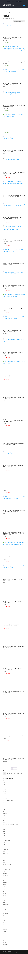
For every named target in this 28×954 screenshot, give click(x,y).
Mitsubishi (5, 873)
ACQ (4, 780)
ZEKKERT (5, 931)
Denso (4, 811)
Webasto (5, 922)
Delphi (4, 809)
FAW (4, 822)
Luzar (4, 860)
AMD (4, 782)
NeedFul (5, 882)
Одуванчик (5, 944)
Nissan (4, 884)
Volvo (4, 918)
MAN (4, 862)
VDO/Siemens (6, 913)
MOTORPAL (5, 876)
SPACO (4, 895)
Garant (4, 838)
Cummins (5, 804)
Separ (4, 891)
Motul (4, 878)
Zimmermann (6, 935)
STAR (4, 900)
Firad (4, 827)
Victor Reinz (5, 915)
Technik (4, 907)
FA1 (4, 820)
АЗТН (4, 940)
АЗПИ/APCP (5, 938)
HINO (4, 844)
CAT (4, 796)
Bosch (4, 787)
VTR (4, 920)
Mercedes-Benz (6, 869)
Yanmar (4, 927)
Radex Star (5, 887)
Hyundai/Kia (5, 849)
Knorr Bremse (6, 856)
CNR (4, 802)
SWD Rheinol (6, 904)
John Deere (5, 853)
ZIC (3, 933)
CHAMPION (5, 798)
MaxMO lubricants (7, 864)
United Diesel (6, 911)
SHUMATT (5, 893)
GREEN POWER (6, 840)
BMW (4, 784)
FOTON (4, 835)
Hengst (4, 842)
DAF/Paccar (5, 807)
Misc (4, 871)
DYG (4, 818)
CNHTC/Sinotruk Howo (8, 800)
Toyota (4, 909)
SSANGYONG (6, 898)
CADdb (4, 791)
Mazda (4, 867)
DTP (4, 816)
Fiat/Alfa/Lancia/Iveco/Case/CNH (10, 824)
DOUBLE (5, 813)
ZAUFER (5, 929)
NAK (4, 880)
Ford (4, 831)
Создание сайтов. (19, 952)
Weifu (4, 924)
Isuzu (4, 851)
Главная (4, 12)
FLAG (4, 829)
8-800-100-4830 (10, 1)
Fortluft (4, 833)
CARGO (4, 793)
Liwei (4, 858)
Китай (4, 942)
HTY (4, 847)
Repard (4, 889)
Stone (4, 902)
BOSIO (4, 789)
